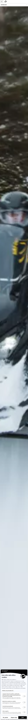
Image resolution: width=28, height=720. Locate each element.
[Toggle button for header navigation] (2, 1)
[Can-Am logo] (6, 1)
